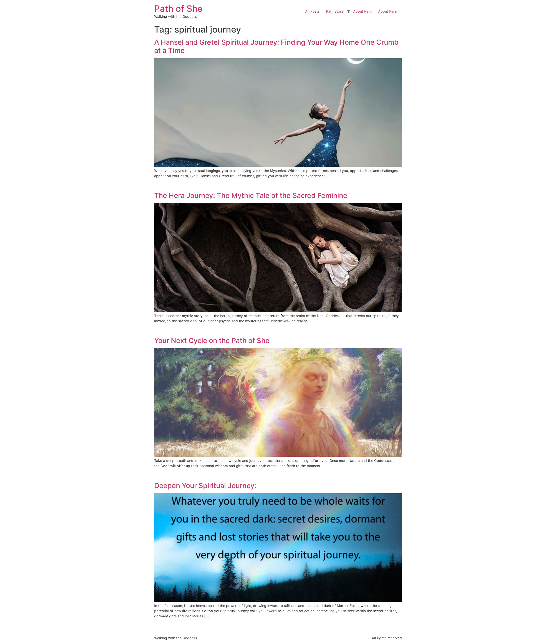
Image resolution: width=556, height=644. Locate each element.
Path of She (178, 8)
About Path (362, 11)
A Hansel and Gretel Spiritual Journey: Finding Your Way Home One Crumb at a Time (276, 46)
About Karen (388, 11)
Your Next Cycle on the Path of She (212, 340)
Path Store (334, 11)
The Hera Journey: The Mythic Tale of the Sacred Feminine (250, 195)
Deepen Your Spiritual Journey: (205, 485)
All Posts (312, 11)
